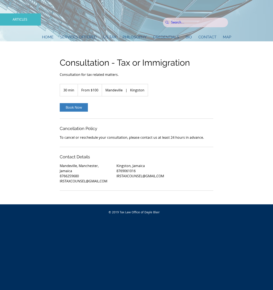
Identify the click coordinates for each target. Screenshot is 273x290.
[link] (74, 107)
